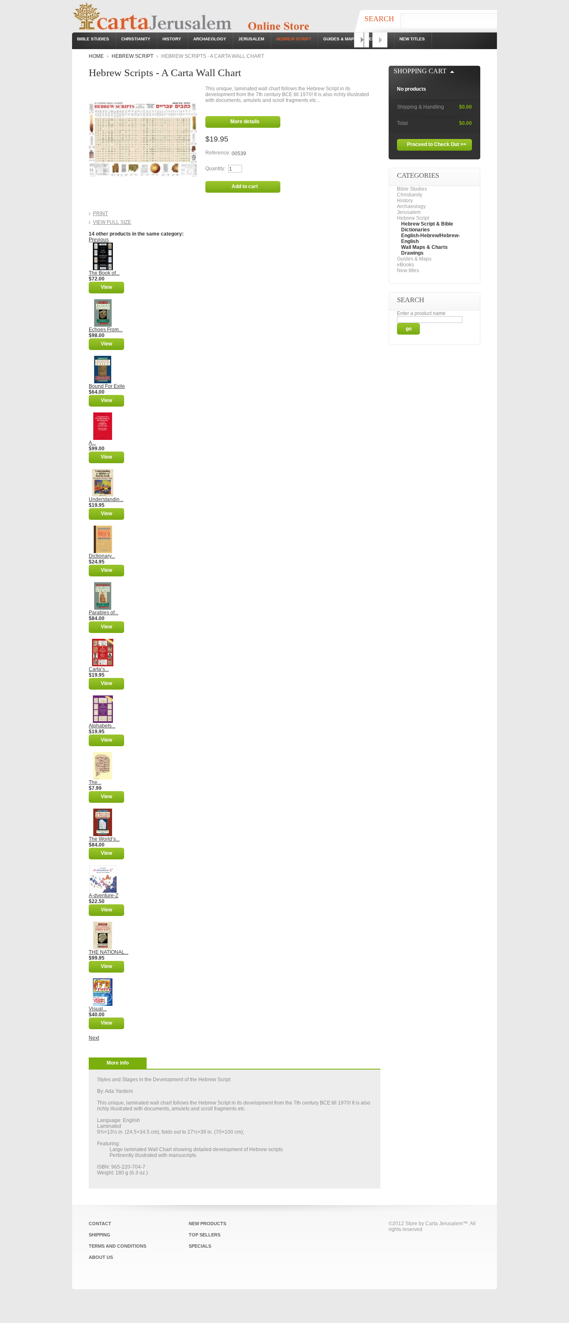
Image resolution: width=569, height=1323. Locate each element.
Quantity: (215, 168)
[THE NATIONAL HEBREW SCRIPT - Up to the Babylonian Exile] (103, 925)
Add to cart (245, 186)
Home (96, 56)
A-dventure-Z (103, 896)
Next (94, 1038)
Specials (200, 1246)
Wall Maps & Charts (424, 247)
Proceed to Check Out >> (436, 144)
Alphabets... (102, 726)
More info (118, 1063)
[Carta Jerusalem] (201, 19)
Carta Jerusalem (444, 1223)
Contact (100, 1223)
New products (207, 1223)
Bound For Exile (107, 386)
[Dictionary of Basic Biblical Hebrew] (103, 528)
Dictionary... (102, 556)
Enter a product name (421, 313)
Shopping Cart (420, 70)
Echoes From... (105, 330)
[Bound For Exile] (103, 359)
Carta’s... (99, 669)
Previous (99, 240)
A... (92, 443)
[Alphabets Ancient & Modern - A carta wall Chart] (103, 698)
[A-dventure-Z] (103, 868)
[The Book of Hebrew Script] (103, 245)
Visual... (98, 1009)
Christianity (135, 39)
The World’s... (104, 839)
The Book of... (104, 273)
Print (100, 213)
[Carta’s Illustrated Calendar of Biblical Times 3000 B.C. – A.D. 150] (103, 642)
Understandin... (106, 499)
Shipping (99, 1234)
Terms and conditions (117, 1246)
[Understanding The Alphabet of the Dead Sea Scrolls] (103, 472)
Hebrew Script (293, 39)
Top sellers (204, 1234)
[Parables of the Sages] (103, 585)
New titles (412, 39)
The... (95, 782)
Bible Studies (93, 39)
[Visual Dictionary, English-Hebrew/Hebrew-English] (103, 981)
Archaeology (209, 39)
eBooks (378, 39)
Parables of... (103, 613)
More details (245, 121)
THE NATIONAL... (108, 952)
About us (101, 1257)
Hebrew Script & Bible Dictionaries (427, 227)
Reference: (218, 153)
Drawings (412, 253)
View (106, 287)
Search (379, 19)
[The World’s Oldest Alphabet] (103, 811)
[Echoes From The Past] (103, 302)
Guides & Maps (340, 39)
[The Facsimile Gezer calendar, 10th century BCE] (103, 755)
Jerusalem (251, 39)
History (171, 39)
